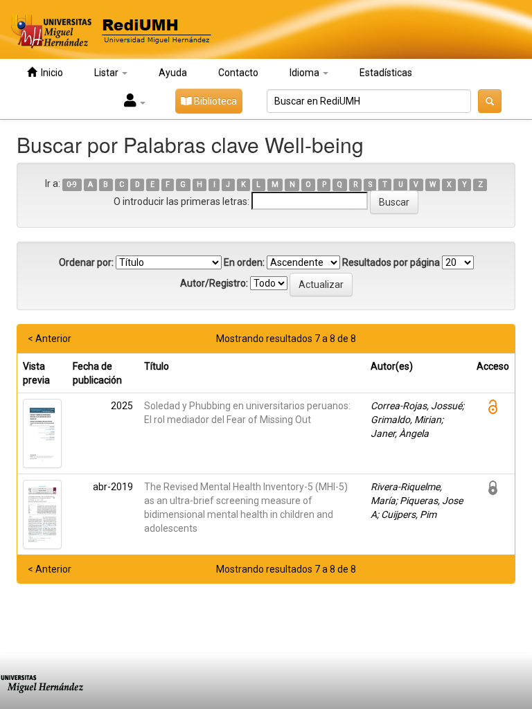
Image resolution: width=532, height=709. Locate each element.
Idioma (305, 72)
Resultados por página (391, 262)
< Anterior (49, 338)
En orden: (244, 262)
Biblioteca (214, 101)
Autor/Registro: (214, 283)
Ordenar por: (86, 262)
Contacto (238, 72)
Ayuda (173, 72)
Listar (107, 72)
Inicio (50, 72)
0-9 (71, 184)
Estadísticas (386, 72)
